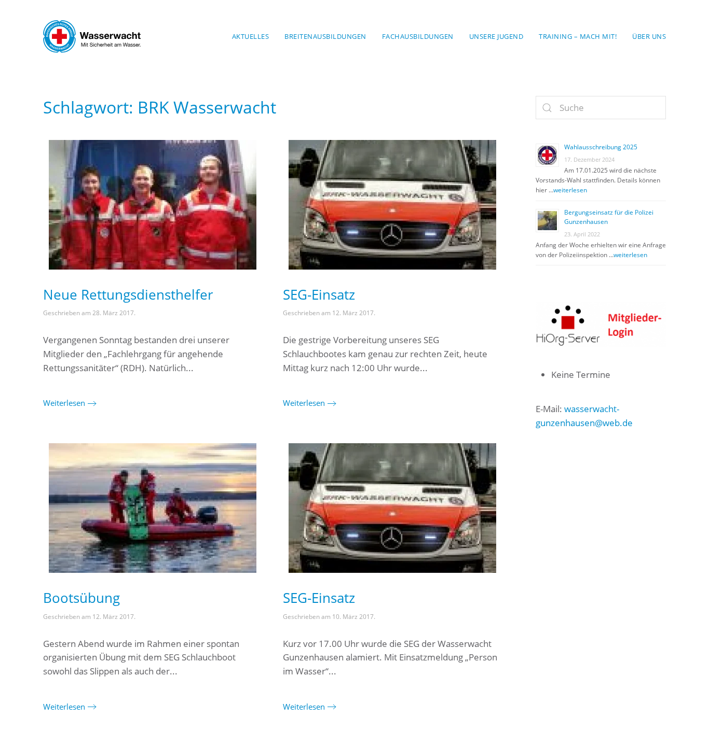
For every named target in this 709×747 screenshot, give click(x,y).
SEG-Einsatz (319, 294)
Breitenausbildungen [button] (325, 36)
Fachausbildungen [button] (418, 36)
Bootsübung (81, 597)
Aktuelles (250, 36)
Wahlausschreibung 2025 (600, 147)
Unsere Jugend (496, 36)
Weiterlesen (64, 403)
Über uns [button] (649, 36)
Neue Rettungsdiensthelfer (128, 294)
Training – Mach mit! (578, 36)
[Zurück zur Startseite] (91, 36)
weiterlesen (570, 190)
